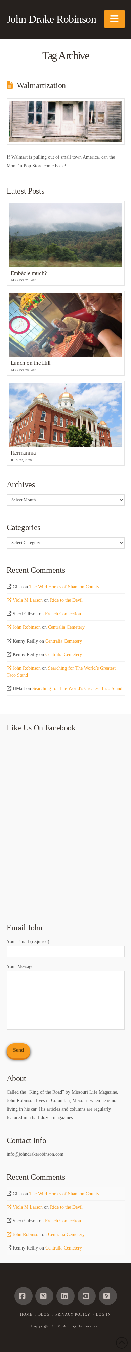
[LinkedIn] (65, 1296)
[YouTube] (87, 1296)
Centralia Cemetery (66, 627)
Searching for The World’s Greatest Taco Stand (77, 688)
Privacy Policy (72, 1314)
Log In (103, 1314)
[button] (114, 19)
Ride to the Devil (66, 600)
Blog (44, 1314)
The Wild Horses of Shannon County (64, 586)
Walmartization (41, 85)
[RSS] (108, 1296)
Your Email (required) (28, 941)
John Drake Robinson (51, 18)
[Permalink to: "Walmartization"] (65, 121)
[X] (44, 1296)
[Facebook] (23, 1296)
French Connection (63, 613)
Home (26, 1314)
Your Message (20, 966)
